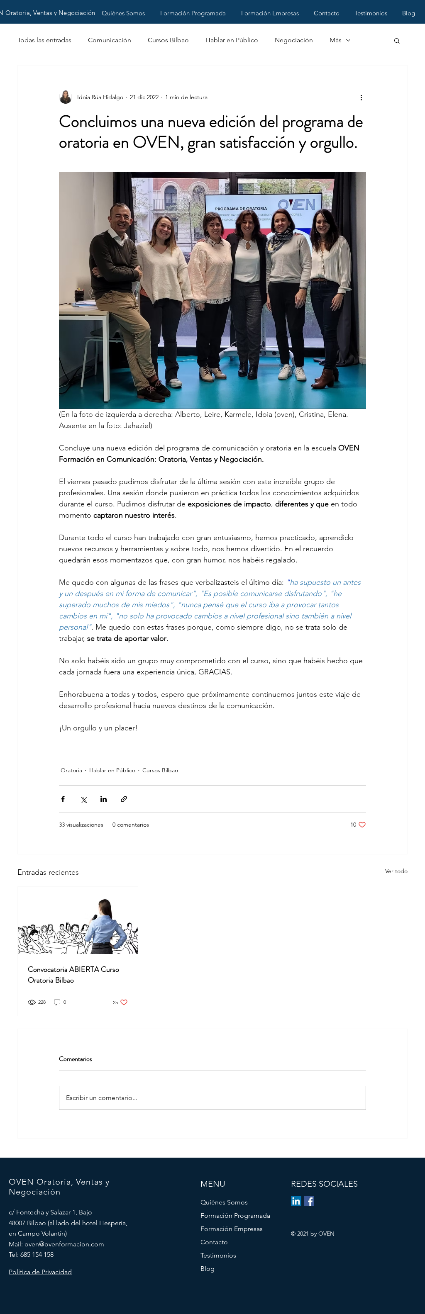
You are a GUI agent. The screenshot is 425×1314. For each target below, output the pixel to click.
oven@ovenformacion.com (64, 1244)
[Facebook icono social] (309, 1201)
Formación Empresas (231, 1229)
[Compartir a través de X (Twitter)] (83, 799)
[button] (397, 40)
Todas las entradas (44, 40)
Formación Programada (235, 1215)
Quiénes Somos (224, 1202)
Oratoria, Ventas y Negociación (50, 13)
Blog (207, 1269)
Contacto (214, 1242)
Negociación (294, 40)
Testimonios (218, 1255)
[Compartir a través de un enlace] (124, 799)
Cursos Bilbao (168, 40)
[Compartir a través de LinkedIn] (103, 799)
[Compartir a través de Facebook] (63, 799)
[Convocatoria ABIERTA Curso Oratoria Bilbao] (78, 920)
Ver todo (396, 871)
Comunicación (109, 40)
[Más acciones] (361, 97)
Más (336, 40)
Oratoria (71, 770)
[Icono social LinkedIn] (296, 1201)
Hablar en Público (231, 40)
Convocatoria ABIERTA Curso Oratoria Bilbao (73, 975)
